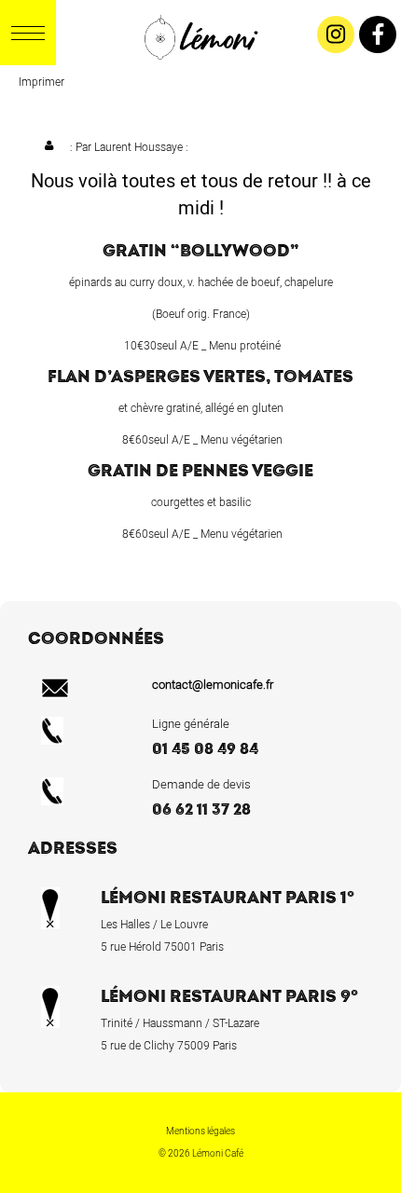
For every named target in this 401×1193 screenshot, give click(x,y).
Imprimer (41, 82)
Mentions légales (200, 1131)
